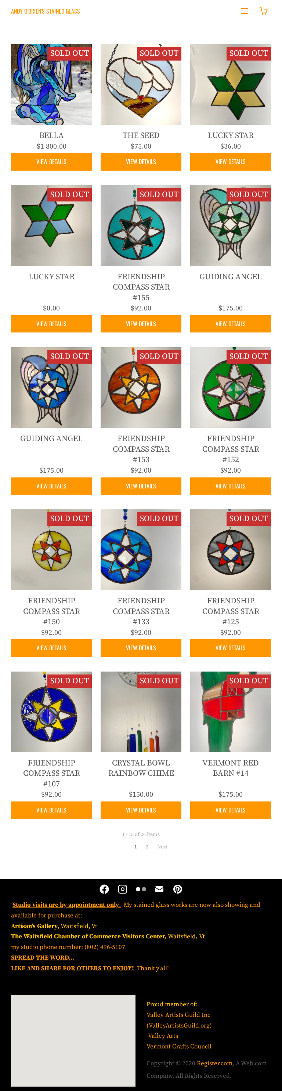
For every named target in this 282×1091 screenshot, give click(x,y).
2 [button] (147, 847)
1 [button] (135, 847)
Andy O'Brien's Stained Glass (45, 11)
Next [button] (162, 847)
